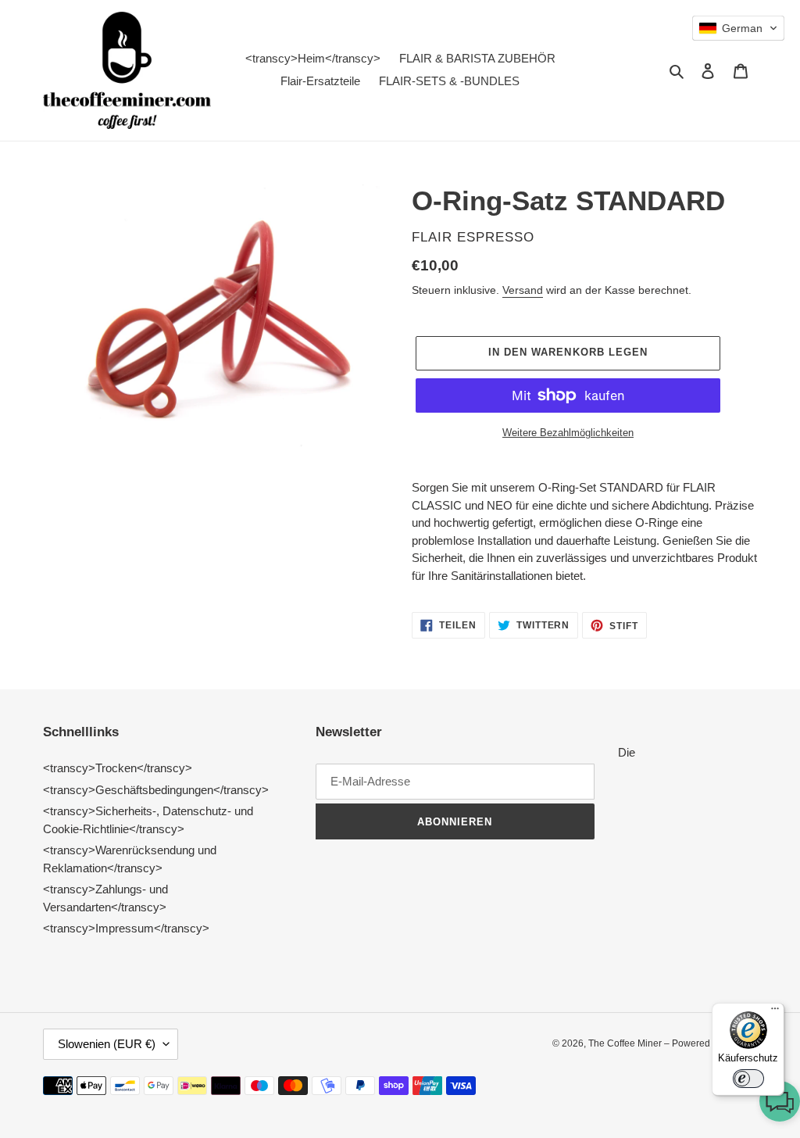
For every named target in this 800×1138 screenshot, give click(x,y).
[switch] (748, 1078)
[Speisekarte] (775, 1012)
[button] (779, 1104)
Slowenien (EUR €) (106, 1043)
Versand (522, 290)
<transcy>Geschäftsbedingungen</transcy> (156, 789)
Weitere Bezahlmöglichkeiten (568, 432)
